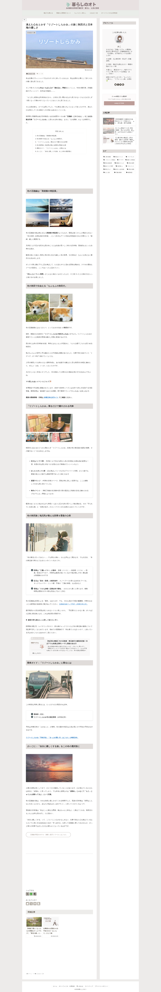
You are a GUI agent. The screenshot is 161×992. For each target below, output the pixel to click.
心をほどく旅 (31, 73)
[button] (34, 894)
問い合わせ (80, 986)
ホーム (55, 986)
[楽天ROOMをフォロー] (38, 903)
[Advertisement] (59, 171)
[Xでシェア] (27, 894)
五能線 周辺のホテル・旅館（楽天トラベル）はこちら (48, 834)
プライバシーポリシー (101, 986)
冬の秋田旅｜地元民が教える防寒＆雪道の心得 (51, 145)
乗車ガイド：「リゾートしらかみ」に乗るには (51, 148)
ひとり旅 (40, 73)
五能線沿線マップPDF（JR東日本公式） (73, 604)
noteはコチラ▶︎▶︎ (119, 103)
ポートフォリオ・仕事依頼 (67, 986)
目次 (57, 131)
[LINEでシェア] (31, 894)
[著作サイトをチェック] (27, 903)
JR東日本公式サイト (51, 397)
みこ (119, 46)
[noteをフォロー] (35, 903)
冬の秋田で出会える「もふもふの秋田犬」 (50, 139)
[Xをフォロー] (31, 903)
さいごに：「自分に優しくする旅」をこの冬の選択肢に (54, 151)
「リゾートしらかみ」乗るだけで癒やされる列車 (52, 142)
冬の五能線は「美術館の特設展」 (47, 135)
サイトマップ (89, 986)
